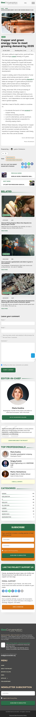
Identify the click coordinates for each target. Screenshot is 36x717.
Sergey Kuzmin (16, 461)
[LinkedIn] (25, 167)
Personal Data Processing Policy (18, 715)
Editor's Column (6, 672)
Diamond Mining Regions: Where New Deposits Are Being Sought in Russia (16, 223)
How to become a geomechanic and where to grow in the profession (17, 262)
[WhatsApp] (29, 164)
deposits (30, 79)
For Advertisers (5, 681)
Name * (3, 320)
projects (27, 110)
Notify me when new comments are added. (15, 365)
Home (2, 8)
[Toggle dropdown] (7, 678)
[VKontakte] (22, 164)
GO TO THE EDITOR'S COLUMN (18, 417)
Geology (5, 215)
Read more (4, 230)
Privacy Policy (14, 550)
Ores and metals (10, 157)
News (6, 8)
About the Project (6, 668)
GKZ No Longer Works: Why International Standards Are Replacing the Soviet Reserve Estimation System (17, 301)
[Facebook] (32, 164)
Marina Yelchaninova (18, 472)
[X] (22, 167)
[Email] (29, 167)
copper (13, 56)
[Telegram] (25, 164)
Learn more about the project (18, 440)
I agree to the (11, 550)
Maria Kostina (15, 452)
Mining (8, 215)
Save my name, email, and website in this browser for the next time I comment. (18, 336)
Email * (3, 327)
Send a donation (18, 607)
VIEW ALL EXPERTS (17, 481)
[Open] (33, 3)
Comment (4, 341)
